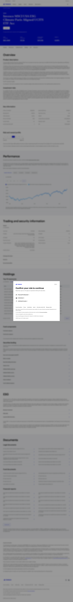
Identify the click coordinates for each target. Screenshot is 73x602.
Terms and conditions (43, 312)
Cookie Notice (29, 307)
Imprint (34, 307)
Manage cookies (49, 307)
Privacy (24, 307)
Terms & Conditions (19, 307)
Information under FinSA (41, 307)
